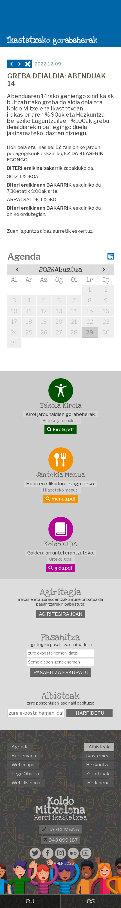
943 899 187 (63, 840)
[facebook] (47, 853)
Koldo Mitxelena (60, 805)
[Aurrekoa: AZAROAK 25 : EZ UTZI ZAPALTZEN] (11, 64)
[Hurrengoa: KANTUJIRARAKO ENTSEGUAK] (19, 64)
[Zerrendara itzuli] (28, 64)
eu (30, 900)
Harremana (62, 829)
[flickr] (73, 853)
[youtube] (85, 853)
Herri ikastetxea (60, 818)
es (91, 900)
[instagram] (60, 853)
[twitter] (35, 853)
